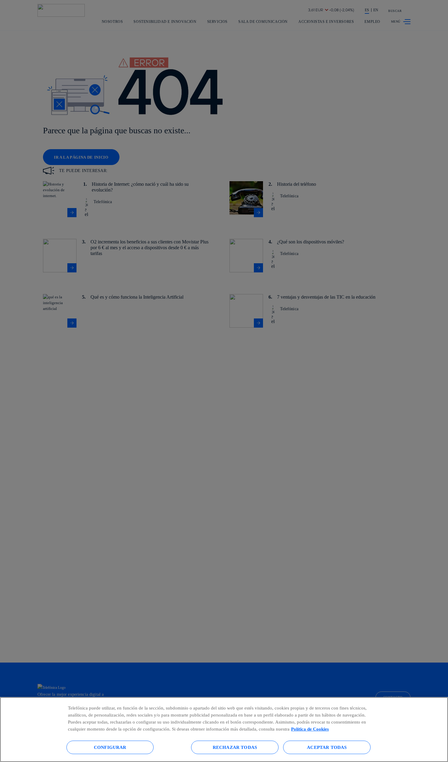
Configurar (110, 747)
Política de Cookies (310, 728)
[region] (224, 729)
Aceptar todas (327, 747)
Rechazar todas (235, 747)
